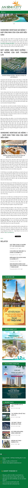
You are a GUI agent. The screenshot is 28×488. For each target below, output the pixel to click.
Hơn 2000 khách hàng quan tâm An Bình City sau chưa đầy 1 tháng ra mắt (18, 265)
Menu (4, 12)
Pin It (2, 238)
